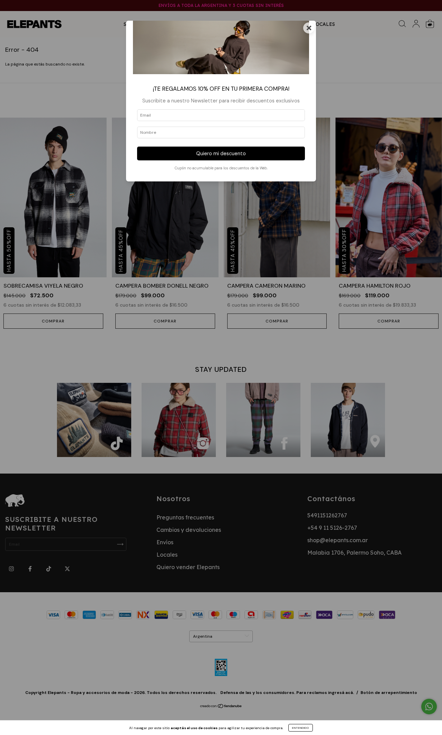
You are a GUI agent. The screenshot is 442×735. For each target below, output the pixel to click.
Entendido (300, 727)
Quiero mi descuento (221, 153)
